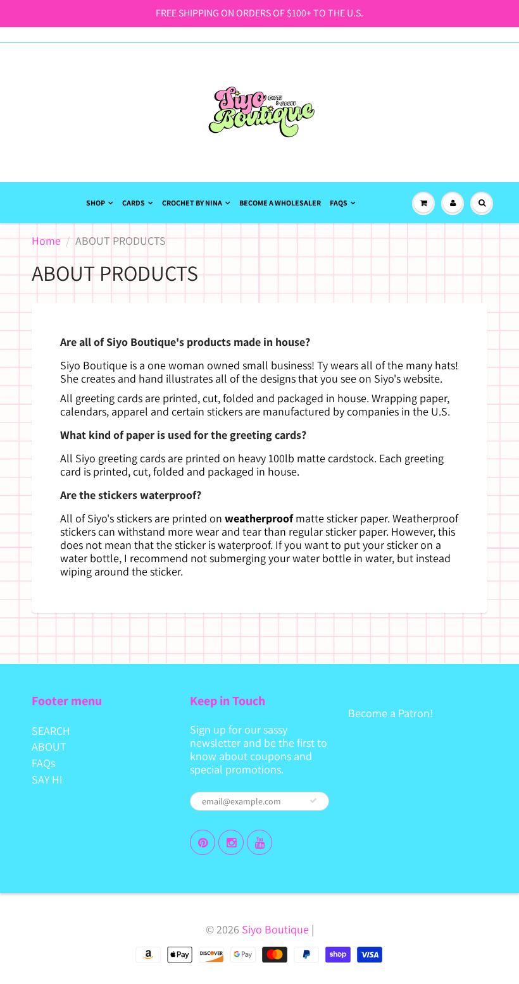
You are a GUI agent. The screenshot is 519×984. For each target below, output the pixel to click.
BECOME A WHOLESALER (280, 202)
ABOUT (49, 746)
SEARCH (51, 730)
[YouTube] (259, 842)
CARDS (133, 202)
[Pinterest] (202, 842)
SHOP (95, 202)
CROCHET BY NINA (192, 202)
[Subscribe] (313, 800)
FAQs (338, 202)
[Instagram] (231, 842)
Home (46, 240)
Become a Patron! (390, 713)
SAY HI (47, 779)
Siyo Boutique (275, 929)
